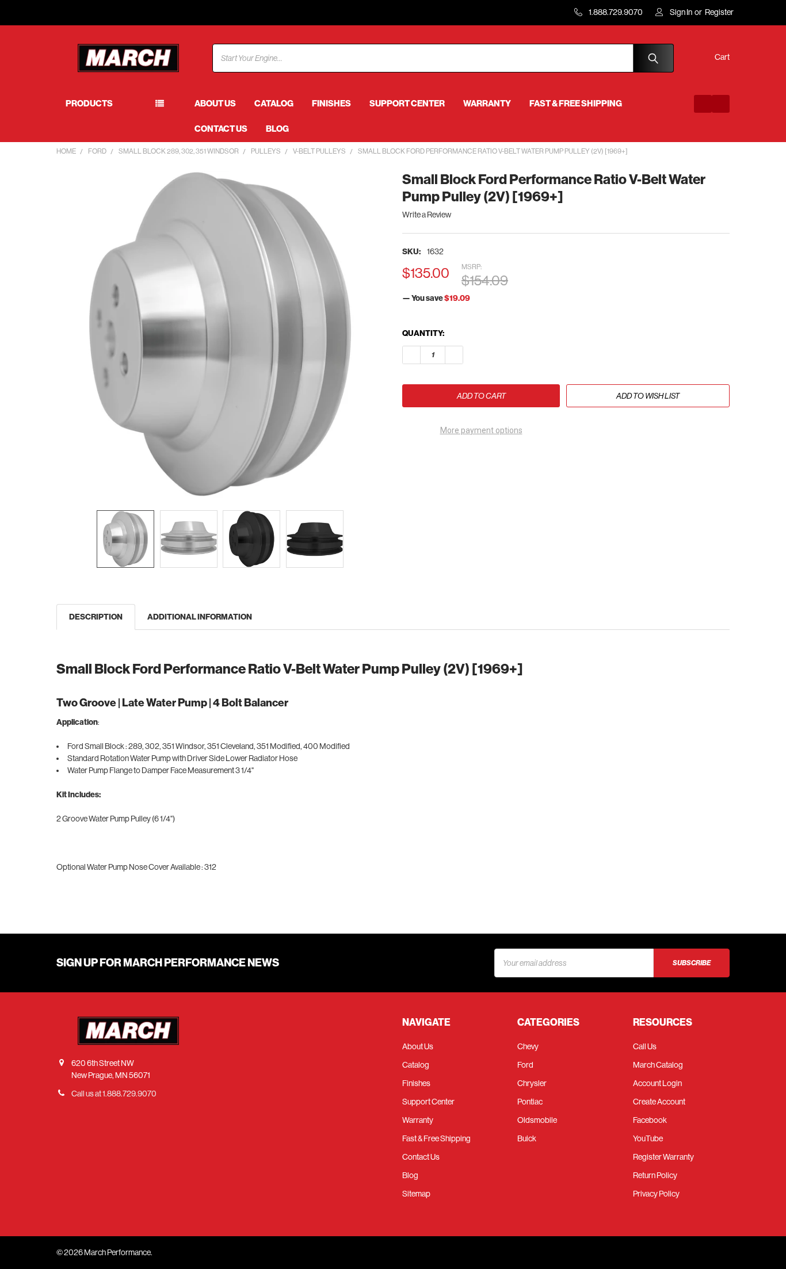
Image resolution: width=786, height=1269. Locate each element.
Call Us (645, 1046)
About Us (215, 103)
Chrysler (532, 1083)
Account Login (657, 1083)
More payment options (481, 430)
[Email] (432, 462)
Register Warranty (663, 1156)
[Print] (452, 462)
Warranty (487, 103)
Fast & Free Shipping (575, 103)
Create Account (659, 1101)
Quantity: (423, 333)
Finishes (331, 103)
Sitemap (416, 1193)
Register (719, 12)
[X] (473, 462)
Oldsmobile (537, 1120)
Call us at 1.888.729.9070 (114, 1093)
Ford (525, 1064)
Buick (526, 1138)
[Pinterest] (494, 462)
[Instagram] (721, 104)
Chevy (528, 1046)
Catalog (273, 103)
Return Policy (655, 1175)
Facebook (650, 1120)
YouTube (648, 1138)
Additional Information (199, 617)
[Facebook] (703, 104)
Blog (277, 129)
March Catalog (658, 1064)
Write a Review (426, 214)
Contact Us (220, 129)
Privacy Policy (656, 1193)
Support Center (407, 103)
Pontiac (530, 1101)
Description (96, 617)
